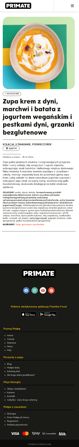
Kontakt (11, 396)
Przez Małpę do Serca (18, 417)
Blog (9, 364)
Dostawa (11, 343)
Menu (10, 346)
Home (10, 335)
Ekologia (11, 413)
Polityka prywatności (17, 424)
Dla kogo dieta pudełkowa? (21, 375)
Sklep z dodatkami (16, 389)
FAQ (9, 350)
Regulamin (12, 421)
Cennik (10, 339)
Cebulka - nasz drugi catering (22, 400)
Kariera (11, 392)
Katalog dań (13, 94)
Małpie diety (13, 367)
